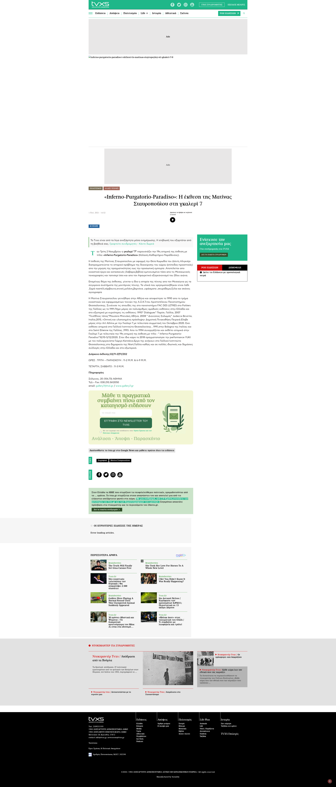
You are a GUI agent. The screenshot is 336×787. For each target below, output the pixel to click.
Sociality (175, 777)
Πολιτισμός (130, 13)
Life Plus (205, 720)
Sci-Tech (139, 739)
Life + (144, 13)
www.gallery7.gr (125, 386)
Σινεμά (181, 724)
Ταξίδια (203, 736)
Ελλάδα (139, 724)
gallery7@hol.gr (104, 386)
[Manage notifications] (330, 781)
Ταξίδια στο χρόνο (229, 726)
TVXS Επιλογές (230, 734)
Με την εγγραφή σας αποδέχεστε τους (127, 432)
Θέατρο (182, 726)
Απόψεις (114, 13)
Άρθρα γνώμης (164, 724)
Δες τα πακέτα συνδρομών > (107, 510)
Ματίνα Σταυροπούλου (120, 460)
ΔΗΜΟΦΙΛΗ (235, 268)
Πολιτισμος (95, 188)
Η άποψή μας (163, 726)
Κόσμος (139, 726)
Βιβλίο (181, 731)
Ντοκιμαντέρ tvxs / (102, 692)
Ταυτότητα (93, 743)
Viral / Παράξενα (207, 729)
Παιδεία (203, 734)
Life (201, 726)
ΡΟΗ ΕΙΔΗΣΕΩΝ (228, 13)
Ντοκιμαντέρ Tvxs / (107, 656)
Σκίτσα (184, 13)
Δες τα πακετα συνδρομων (213, 255)
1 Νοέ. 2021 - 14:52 (97, 213)
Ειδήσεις (100, 13)
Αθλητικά (170, 13)
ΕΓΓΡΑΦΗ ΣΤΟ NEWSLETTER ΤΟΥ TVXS (126, 423)
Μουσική (182, 729)
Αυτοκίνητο (205, 731)
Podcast (139, 741)
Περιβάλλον (141, 736)
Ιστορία (156, 13)
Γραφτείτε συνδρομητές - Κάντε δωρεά (132, 244)
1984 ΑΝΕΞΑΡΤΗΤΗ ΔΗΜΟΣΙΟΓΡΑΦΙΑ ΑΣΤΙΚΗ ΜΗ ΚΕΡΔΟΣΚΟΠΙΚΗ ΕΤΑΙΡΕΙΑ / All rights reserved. (171, 772)
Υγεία (138, 731)
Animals (203, 724)
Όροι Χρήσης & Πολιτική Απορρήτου (104, 748)
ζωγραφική (102, 460)
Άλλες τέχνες (184, 734)
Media (139, 729)
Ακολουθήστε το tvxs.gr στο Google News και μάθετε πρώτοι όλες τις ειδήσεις (132, 450)
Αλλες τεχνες (112, 188)
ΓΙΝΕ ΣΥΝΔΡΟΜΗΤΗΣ (211, 5)
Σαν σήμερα (226, 724)
